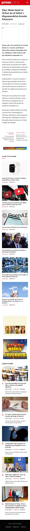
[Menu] (27, 2)
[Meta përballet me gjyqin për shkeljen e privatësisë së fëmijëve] (15, 240)
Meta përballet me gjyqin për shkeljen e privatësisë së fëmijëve (14, 251)
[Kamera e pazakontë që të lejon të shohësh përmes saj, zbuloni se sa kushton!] (15, 289)
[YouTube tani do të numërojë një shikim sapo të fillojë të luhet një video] (15, 193)
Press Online (5, 23)
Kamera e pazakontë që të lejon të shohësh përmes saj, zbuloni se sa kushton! (12, 301)
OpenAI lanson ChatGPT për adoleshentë (14, 227)
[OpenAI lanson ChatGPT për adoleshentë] (15, 217)
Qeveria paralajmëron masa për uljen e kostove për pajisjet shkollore (15, 385)
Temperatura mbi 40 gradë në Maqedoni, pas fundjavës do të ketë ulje (15, 445)
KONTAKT (23, 527)
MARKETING (16, 527)
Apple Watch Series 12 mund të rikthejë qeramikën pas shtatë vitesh (14, 179)
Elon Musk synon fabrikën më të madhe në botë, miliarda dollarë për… (15, 275)
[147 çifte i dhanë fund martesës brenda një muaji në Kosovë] (15, 404)
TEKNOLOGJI (21, 23)
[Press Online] (11, 2)
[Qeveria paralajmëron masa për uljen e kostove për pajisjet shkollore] (15, 373)
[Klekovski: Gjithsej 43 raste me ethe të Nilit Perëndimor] (15, 464)
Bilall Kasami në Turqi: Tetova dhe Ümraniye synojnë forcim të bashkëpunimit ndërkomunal (15, 505)
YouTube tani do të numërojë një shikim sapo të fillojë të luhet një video (14, 203)
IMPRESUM (8, 527)
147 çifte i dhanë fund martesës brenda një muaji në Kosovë (15, 415)
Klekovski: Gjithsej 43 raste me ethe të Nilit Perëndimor (15, 475)
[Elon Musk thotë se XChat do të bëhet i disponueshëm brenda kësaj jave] (15, 34)
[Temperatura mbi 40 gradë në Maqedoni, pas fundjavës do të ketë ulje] (15, 433)
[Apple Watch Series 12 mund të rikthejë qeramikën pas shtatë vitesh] (15, 168)
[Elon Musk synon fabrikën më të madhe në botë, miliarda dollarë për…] (15, 265)
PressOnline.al (18, 523)
